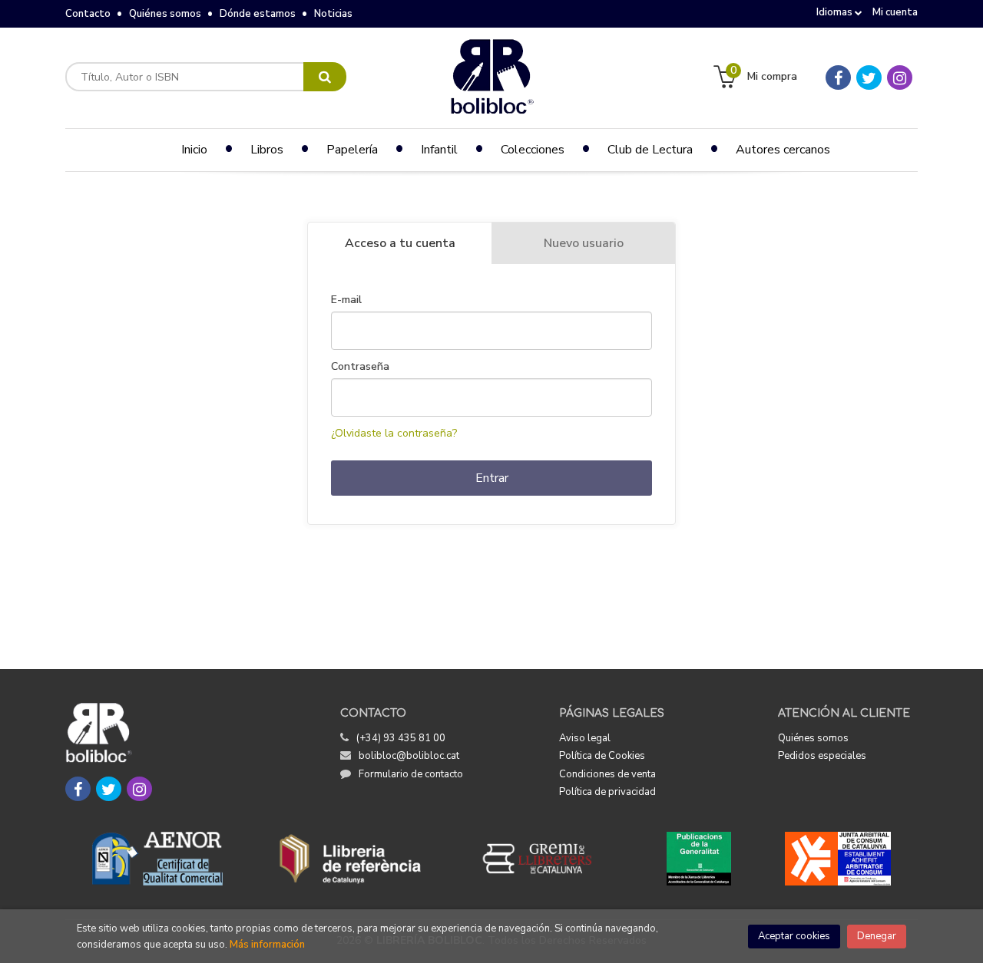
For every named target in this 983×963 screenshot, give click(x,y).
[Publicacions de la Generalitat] (698, 858)
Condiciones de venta (607, 774)
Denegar (876, 936)
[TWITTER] (869, 77)
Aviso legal (585, 738)
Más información (267, 944)
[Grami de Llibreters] (545, 858)
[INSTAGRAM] (899, 77)
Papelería (352, 149)
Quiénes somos (165, 14)
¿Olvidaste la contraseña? (394, 433)
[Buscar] (324, 76)
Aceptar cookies (794, 936)
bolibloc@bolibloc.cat (409, 756)
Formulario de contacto (411, 774)
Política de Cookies (602, 756)
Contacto (88, 14)
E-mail (346, 300)
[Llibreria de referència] (350, 858)
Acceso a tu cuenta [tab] (400, 243)
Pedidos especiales (822, 756)
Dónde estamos (258, 14)
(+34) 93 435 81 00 (400, 738)
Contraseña (360, 366)
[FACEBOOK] (838, 77)
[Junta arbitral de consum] (838, 858)
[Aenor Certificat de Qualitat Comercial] (157, 858)
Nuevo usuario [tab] (584, 243)
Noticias (333, 14)
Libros (266, 149)
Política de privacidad (607, 792)
